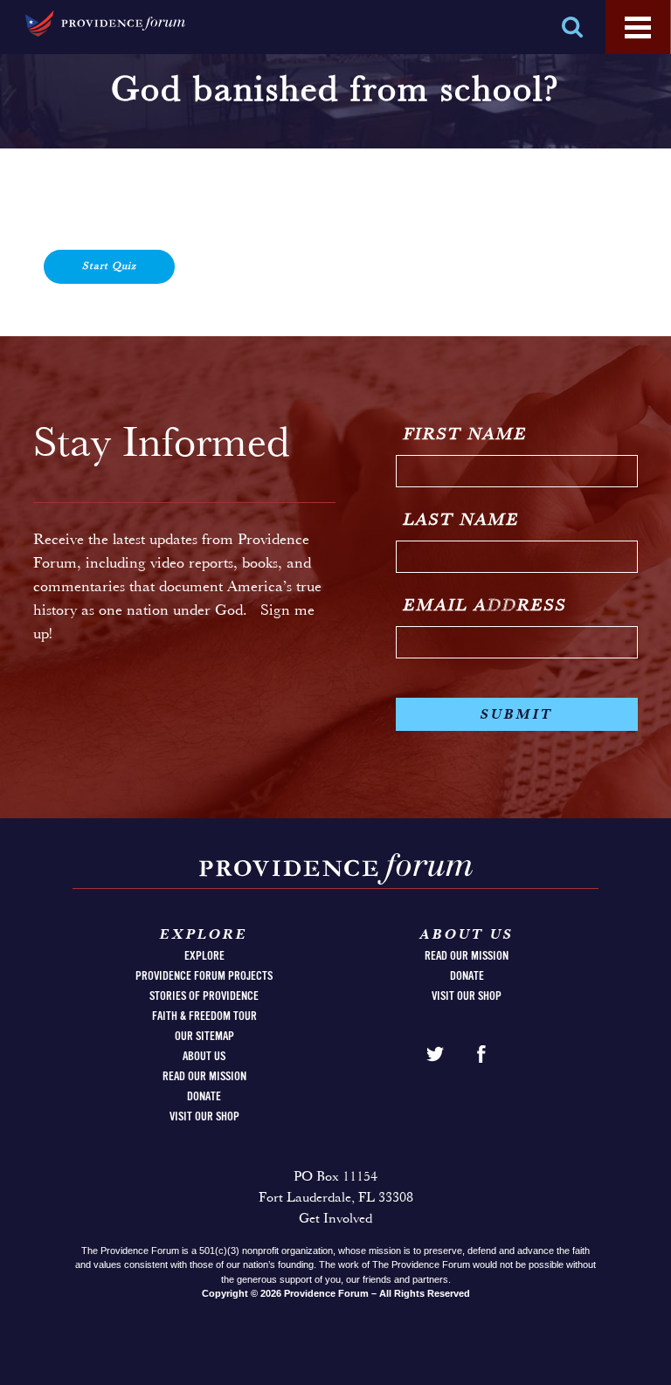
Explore (204, 956)
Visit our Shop (204, 1117)
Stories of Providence (204, 996)
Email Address (485, 606)
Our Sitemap (204, 1036)
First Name (466, 435)
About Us (204, 1057)
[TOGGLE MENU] (638, 28)
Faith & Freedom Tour (204, 1016)
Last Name (462, 520)
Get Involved (335, 1219)
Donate (204, 1097)
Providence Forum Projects (204, 976)
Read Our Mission (204, 1077)
